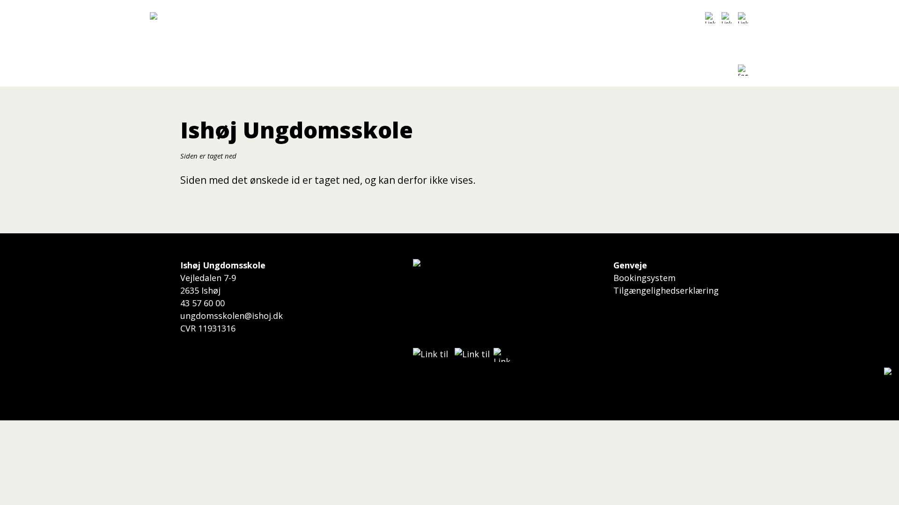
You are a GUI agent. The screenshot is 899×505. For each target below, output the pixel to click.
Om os (436, 72)
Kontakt (483, 72)
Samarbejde (382, 72)
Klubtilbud (321, 72)
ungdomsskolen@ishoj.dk (231, 315)
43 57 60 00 (202, 303)
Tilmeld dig (263, 72)
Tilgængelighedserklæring (666, 290)
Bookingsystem (644, 277)
